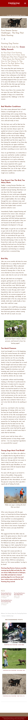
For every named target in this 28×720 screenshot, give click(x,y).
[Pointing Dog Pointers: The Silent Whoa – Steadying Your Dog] (14, 658)
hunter (13, 613)
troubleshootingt (9, 615)
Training (3, 615)
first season (8, 613)
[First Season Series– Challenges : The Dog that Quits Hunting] (14, 23)
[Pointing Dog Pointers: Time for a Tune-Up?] (14, 684)
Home (3, 15)
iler (16, 613)
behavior (3, 613)
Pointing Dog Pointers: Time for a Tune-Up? (14, 696)
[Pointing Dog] (14, 3)
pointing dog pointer (22, 613)
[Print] (5, 39)
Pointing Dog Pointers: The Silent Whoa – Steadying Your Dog (14, 670)
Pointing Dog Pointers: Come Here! (14, 644)
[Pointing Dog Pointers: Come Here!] (14, 633)
